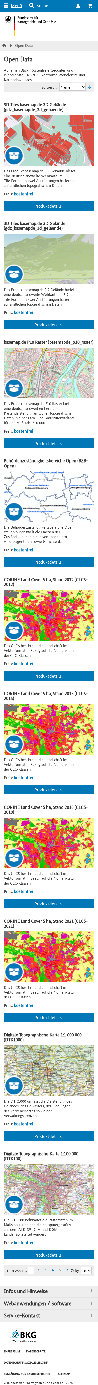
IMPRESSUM (12, 1351)
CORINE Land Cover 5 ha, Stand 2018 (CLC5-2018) (46, 809)
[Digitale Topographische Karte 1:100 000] (49, 1189)
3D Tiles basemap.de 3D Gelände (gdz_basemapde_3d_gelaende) (34, 225)
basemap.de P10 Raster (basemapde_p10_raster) (48, 341)
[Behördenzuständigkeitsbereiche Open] (49, 496)
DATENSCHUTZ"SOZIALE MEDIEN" (26, 1362)
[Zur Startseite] (5, 46)
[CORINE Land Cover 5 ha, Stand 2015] (49, 729)
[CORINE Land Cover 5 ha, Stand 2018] (49, 843)
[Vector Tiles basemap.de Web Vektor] (49, 140)
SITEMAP (64, 1373)
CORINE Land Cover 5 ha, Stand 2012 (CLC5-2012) (46, 581)
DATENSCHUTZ (36, 1351)
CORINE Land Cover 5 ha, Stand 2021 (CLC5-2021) (46, 923)
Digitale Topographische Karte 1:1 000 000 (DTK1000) (43, 1037)
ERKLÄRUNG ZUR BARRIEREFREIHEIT (28, 1373)
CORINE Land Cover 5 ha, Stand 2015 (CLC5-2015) (46, 695)
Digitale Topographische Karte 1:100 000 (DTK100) (41, 1156)
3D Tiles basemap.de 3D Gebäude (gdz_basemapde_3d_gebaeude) (35, 106)
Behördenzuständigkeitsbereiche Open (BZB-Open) (46, 463)
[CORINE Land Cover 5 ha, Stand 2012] (49, 615)
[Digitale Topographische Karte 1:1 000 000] (49, 1070)
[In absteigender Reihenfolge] (89, 86)
